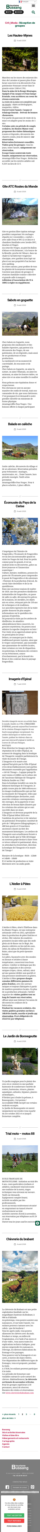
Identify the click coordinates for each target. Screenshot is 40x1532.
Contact (5, 1447)
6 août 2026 (21, 889)
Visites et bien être (10, 1435)
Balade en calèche (20, 424)
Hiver (19, 12)
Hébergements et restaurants (15, 1438)
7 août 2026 (21, 684)
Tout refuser (14, 1521)
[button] (33, 5)
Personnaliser (14, 1526)
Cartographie (8, 1441)
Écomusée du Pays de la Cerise (20, 504)
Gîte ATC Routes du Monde (20, 186)
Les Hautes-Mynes (20, 35)
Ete (9, 12)
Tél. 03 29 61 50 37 (20, 1476)
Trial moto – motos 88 (20, 1133)
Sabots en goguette (20, 300)
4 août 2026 (21, 1041)
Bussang (6, 1429)
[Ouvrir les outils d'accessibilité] (37, 1223)
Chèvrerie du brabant (20, 1239)
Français (25, 1)
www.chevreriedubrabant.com (19, 1393)
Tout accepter (14, 1515)
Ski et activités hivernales (13, 1432)
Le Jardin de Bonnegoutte (20, 1036)
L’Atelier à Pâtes (20, 884)
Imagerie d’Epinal (20, 679)
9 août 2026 (21, 41)
